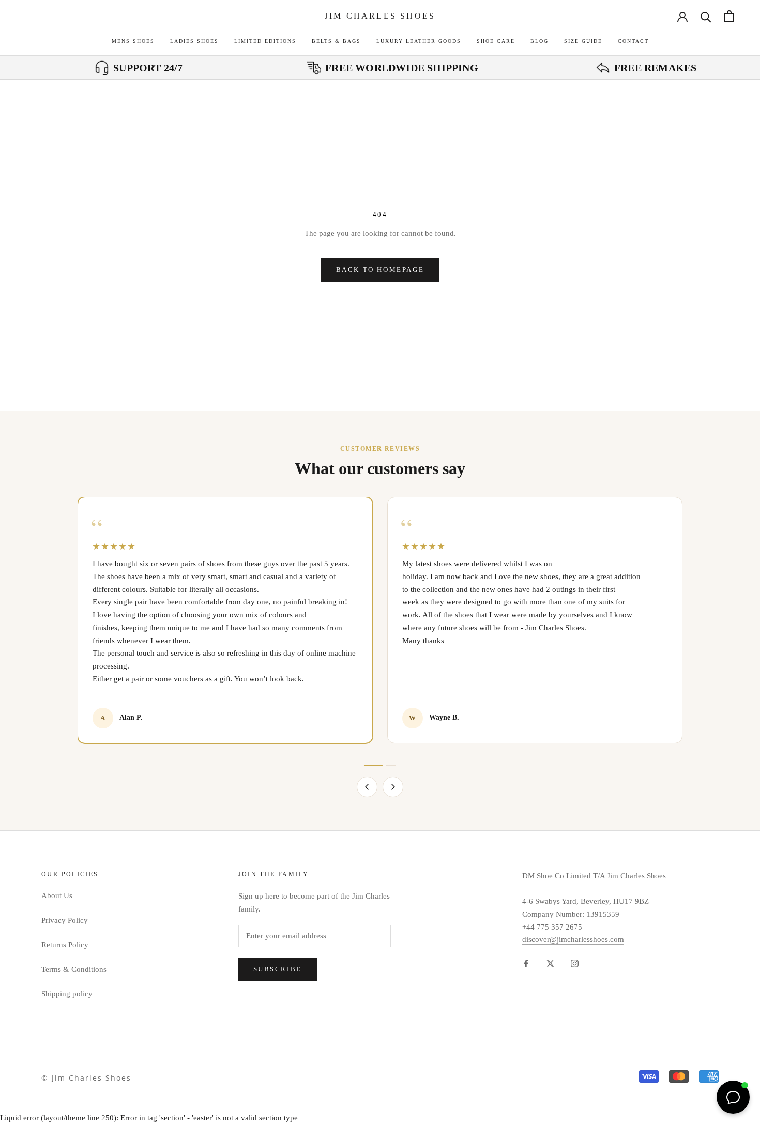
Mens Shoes (133, 41)
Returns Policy (64, 944)
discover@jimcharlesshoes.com (573, 939)
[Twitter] (550, 962)
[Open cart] (729, 16)
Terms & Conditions (74, 969)
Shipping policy (67, 994)
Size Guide (583, 41)
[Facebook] (526, 962)
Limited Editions (265, 41)
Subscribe (277, 969)
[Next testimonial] (393, 787)
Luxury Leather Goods (418, 41)
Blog (539, 41)
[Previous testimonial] (367, 787)
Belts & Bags (336, 41)
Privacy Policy (64, 920)
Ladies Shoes (194, 41)
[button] (373, 765)
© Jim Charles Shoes (86, 1078)
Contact (633, 41)
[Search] (706, 16)
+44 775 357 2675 (552, 927)
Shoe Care (496, 41)
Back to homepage (380, 270)
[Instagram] (575, 962)
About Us (56, 895)
